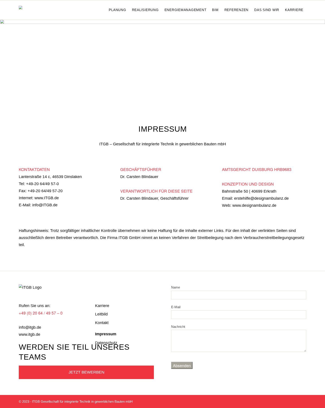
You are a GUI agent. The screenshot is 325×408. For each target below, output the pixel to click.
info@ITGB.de (44, 205)
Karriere (102, 306)
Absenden (182, 365)
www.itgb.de (29, 334)
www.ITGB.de (46, 198)
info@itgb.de (30, 327)
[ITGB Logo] (31, 10)
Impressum (105, 334)
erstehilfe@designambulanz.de (261, 198)
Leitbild (101, 314)
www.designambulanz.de (254, 205)
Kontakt (102, 323)
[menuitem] (101, 10)
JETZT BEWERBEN (86, 372)
